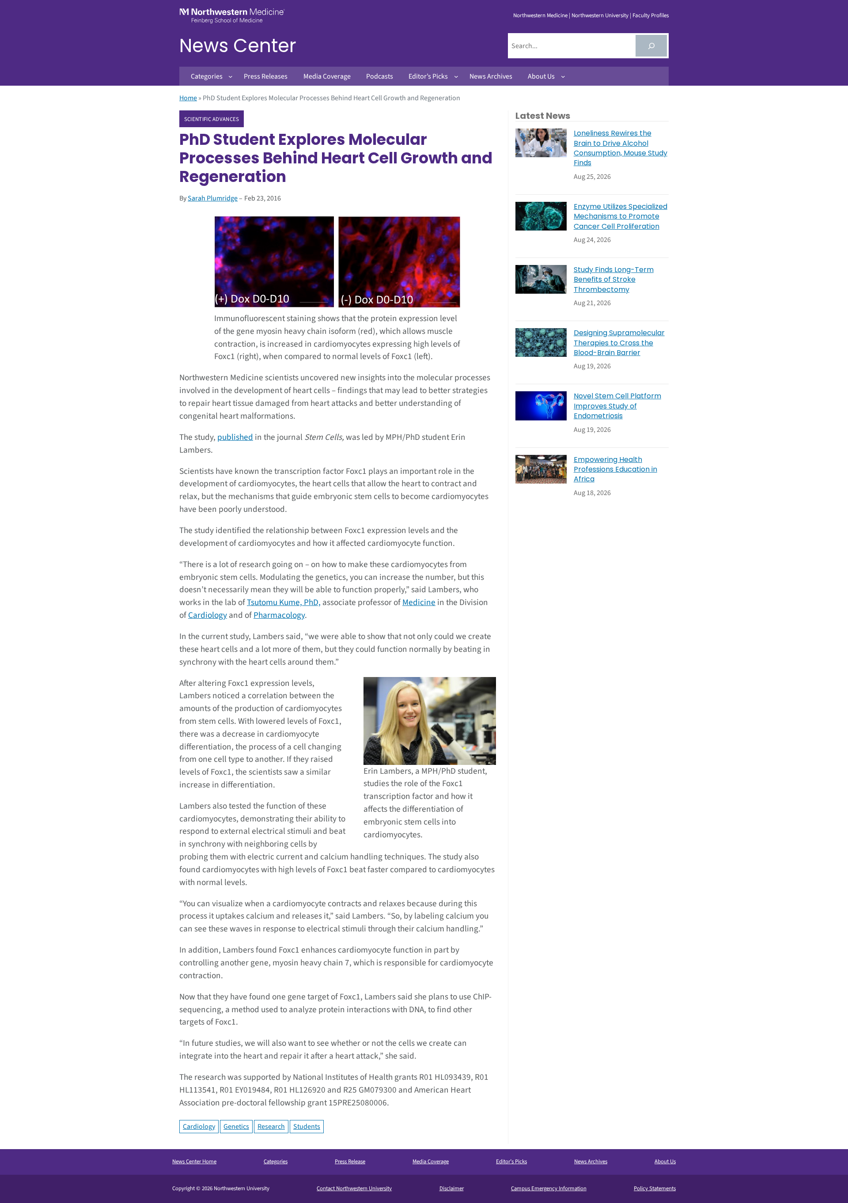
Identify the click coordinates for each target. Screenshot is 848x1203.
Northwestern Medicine (540, 15)
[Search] (651, 46)
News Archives (590, 1161)
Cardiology (207, 615)
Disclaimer (451, 1188)
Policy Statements (655, 1188)
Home (188, 98)
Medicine (418, 602)
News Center (237, 46)
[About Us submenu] (563, 76)
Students (306, 1126)
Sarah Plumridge (213, 198)
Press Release (350, 1161)
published (235, 437)
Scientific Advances (211, 119)
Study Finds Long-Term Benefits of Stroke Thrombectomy (614, 280)
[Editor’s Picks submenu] (456, 76)
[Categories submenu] (230, 76)
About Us (665, 1161)
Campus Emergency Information (549, 1188)
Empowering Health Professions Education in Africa (615, 469)
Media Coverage (431, 1161)
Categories (276, 1161)
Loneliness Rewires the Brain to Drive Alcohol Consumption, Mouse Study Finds (620, 148)
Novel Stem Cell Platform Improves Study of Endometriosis (617, 406)
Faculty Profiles (650, 15)
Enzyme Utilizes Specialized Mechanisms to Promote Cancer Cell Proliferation (620, 216)
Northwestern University (600, 15)
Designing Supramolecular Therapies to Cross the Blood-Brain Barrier (619, 343)
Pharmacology (279, 615)
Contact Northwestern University (354, 1188)
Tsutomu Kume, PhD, (284, 602)
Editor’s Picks (511, 1161)
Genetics (236, 1126)
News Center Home (194, 1161)
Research (271, 1126)
